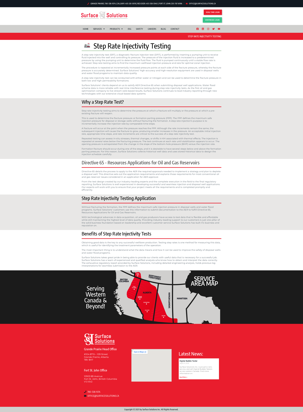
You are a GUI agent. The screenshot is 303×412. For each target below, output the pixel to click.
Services (97, 28)
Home (86, 28)
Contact (175, 28)
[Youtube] (219, 29)
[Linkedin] (203, 29)
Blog (163, 28)
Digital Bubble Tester (188, 360)
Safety (139, 28)
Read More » (183, 377)
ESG (129, 28)
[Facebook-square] (197, 29)
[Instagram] (208, 29)
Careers (152, 28)
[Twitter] (213, 29)
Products (115, 28)
